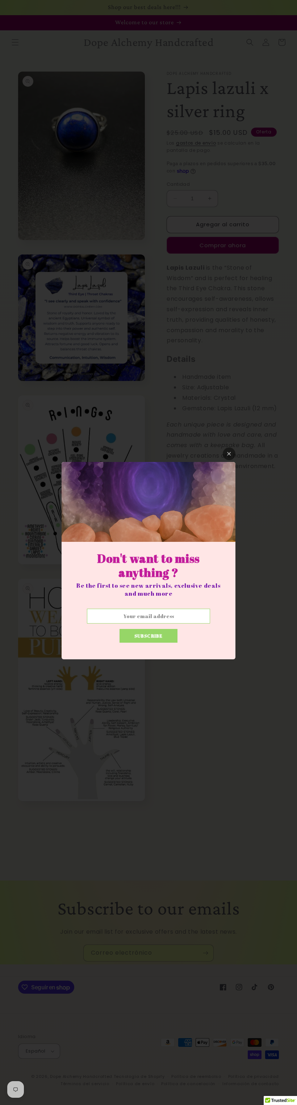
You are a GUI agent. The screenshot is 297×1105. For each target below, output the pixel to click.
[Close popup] (229, 453)
